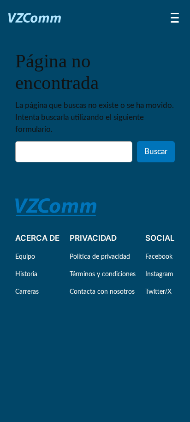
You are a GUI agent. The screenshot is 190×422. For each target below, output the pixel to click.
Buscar (155, 151)
